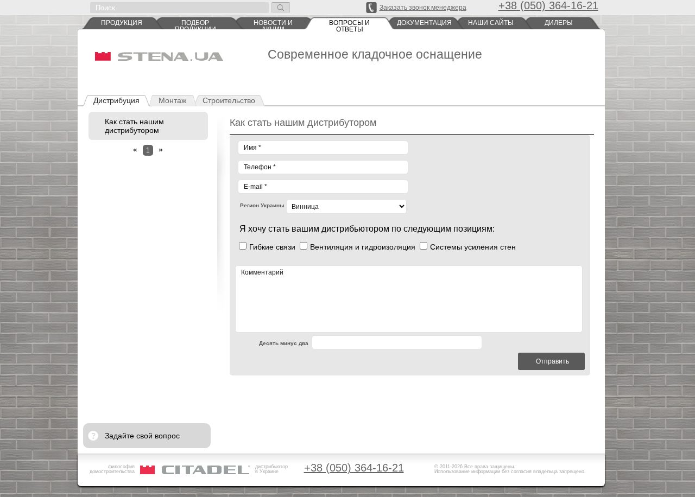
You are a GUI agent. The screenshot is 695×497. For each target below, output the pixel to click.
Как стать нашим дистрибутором (134, 126)
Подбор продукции (195, 24)
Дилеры (559, 23)
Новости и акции (273, 24)
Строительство (229, 100)
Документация (424, 23)
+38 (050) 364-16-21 (354, 468)
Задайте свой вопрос (142, 435)
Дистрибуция (116, 100)
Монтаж (172, 100)
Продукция (121, 23)
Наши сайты (491, 23)
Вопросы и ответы (349, 24)
